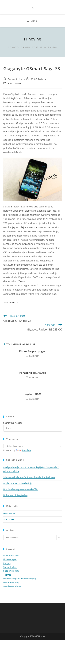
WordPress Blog (11, 582)
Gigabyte (13, 302)
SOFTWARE (8, 519)
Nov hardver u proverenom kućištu (20, 489)
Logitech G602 (33, 394)
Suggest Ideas (10, 567)
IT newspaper (10, 559)
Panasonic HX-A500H (32, 373)
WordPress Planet (12, 586)
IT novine (32, 39)
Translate (26, 450)
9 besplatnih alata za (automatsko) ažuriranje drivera (29, 477)
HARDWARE (14, 83)
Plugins (6, 563)
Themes (7, 574)
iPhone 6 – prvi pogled (32, 351)
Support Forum (11, 570)
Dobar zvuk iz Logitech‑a (15, 495)
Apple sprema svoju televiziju (17, 483)
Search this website (12, 422)
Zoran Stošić (15, 79)
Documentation (11, 555)
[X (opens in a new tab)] (32, 8)
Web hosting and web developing (19, 578)
